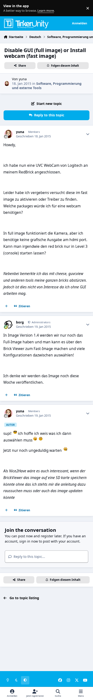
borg (20, 322)
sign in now (28, 541)
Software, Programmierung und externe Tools (47, 85)
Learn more (9, 8)
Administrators (40, 322)
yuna (23, 79)
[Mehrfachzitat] (6, 306)
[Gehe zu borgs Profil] (8, 324)
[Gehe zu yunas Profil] (6, 83)
